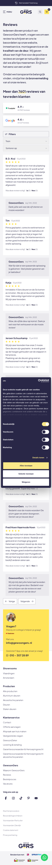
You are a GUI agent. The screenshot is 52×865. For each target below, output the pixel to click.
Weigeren (26, 482)
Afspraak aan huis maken (14, 731)
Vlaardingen (9, 673)
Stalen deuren (9, 709)
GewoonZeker (10, 740)
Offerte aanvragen (12, 727)
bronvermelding (38, 78)
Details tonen (38, 457)
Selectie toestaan (26, 474)
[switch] (45, 432)
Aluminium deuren (11, 695)
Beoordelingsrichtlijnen (12, 816)
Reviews (7, 774)
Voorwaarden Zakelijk (12, 825)
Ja (28, 190)
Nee (35, 190)
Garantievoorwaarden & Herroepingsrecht (23, 749)
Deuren (6, 704)
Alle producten (10, 691)
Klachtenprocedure (11, 811)
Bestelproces (9, 779)
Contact (7, 722)
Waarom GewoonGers (13, 770)
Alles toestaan (26, 466)
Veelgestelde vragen (13, 735)
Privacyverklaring (10, 835)
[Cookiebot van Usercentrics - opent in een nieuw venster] (38, 380)
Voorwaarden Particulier (13, 820)
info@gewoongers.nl (19, 642)
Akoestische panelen (13, 700)
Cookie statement (10, 830)
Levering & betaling (12, 744)
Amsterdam (8, 677)
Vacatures (7, 783)
